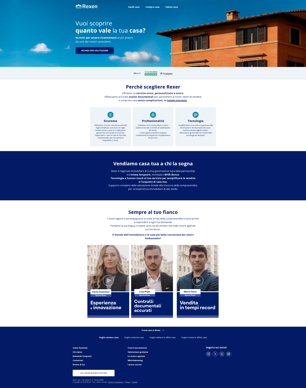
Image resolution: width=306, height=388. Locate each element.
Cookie (134, 382)
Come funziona (80, 348)
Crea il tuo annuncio (137, 348)
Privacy (127, 382)
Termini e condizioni (115, 382)
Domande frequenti (82, 356)
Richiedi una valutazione (94, 50)
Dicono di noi (79, 364)
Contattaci (78, 360)
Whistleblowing (135, 360)
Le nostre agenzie (136, 356)
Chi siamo (77, 352)
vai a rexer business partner (93, 373)
